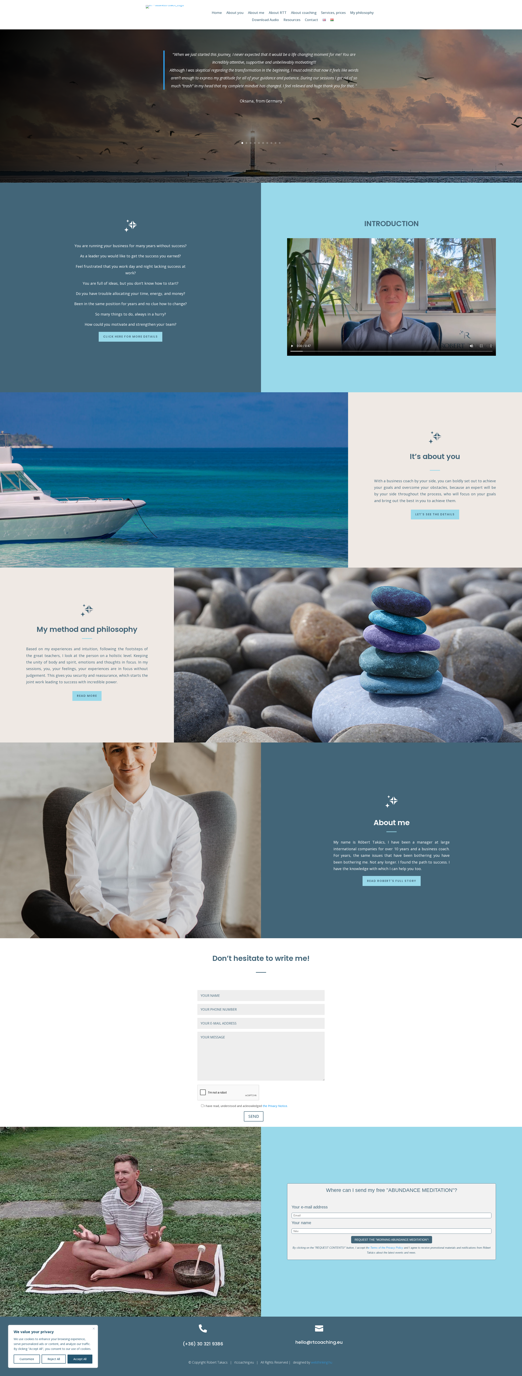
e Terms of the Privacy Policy (385, 1247)
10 (280, 143)
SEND (253, 1116)
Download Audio (265, 20)
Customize (27, 1359)
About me (256, 13)
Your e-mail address (310, 1207)
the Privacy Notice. (275, 1106)
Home (217, 13)
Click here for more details (130, 337)
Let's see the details (435, 514)
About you (234, 13)
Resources (291, 20)
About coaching (303, 13)
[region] (53, 1346)
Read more (87, 696)
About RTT (277, 13)
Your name (301, 1222)
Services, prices (333, 13)
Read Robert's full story (391, 881)
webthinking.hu (322, 1362)
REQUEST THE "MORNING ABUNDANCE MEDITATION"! (392, 1239)
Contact (311, 20)
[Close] (93, 1328)
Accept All (79, 1359)
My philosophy (362, 13)
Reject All (54, 1359)
